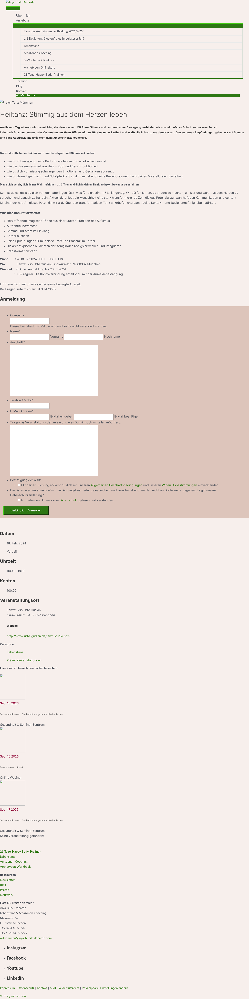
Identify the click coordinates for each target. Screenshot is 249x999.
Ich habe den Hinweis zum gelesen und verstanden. (67, 500)
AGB (53, 988)
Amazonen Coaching (13, 861)
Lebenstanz (15, 652)
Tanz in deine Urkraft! (11, 767)
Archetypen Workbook (15, 866)
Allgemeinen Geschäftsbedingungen (116, 485)
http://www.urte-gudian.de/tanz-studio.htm (38, 636)
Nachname (112, 336)
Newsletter (7, 880)
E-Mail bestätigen (126, 416)
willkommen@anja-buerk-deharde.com (26, 938)
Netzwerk (6, 895)
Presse (4, 890)
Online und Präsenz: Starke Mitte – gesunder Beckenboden (31, 714)
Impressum (7, 988)
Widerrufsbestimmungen (179, 485)
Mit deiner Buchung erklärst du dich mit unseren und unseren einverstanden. (120, 485)
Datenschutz (69, 500)
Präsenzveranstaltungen (24, 660)
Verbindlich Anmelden (26, 510)
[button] (128, 95)
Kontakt (42, 988)
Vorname (56, 336)
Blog (3, 884)
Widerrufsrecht (68, 988)
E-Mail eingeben (61, 416)
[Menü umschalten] (128, 25)
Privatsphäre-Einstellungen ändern (105, 988)
